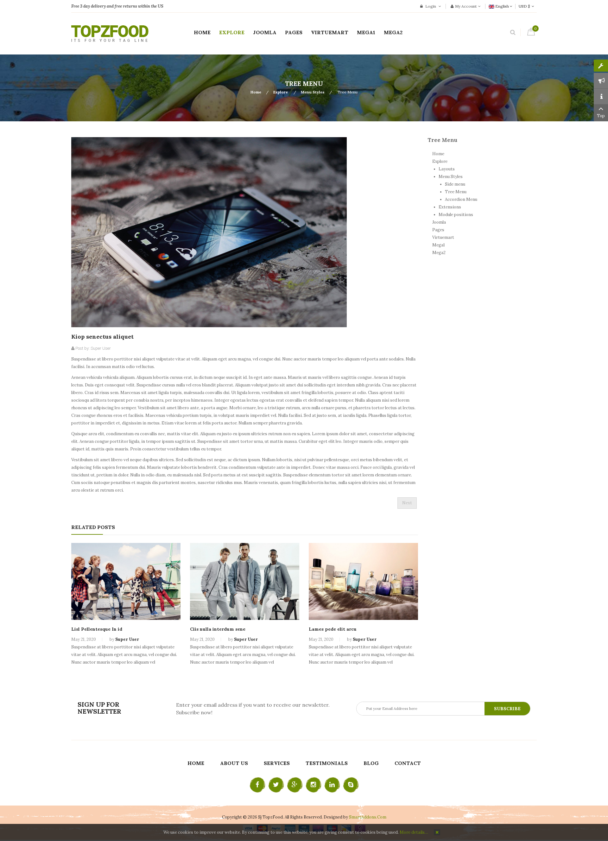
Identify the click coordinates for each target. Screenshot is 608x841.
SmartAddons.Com (367, 817)
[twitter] (276, 785)
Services (277, 763)
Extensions (450, 207)
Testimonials (327, 763)
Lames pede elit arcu (333, 629)
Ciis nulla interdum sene (217, 629)
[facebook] (257, 785)
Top (601, 115)
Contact (408, 763)
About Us (234, 763)
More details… (414, 832)
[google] (295, 785)
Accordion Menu (461, 199)
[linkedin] (332, 785)
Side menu (455, 184)
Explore (281, 92)
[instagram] (313, 785)
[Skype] (351, 785)
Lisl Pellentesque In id (96, 629)
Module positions (456, 214)
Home (255, 92)
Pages (438, 230)
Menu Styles (313, 92)
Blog (371, 763)
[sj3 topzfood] (110, 33)
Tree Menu (455, 191)
